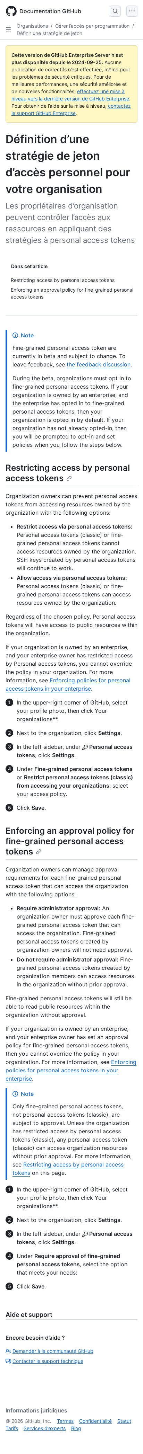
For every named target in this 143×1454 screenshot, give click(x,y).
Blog (76, 1428)
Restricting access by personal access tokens (68, 473)
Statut (124, 1421)
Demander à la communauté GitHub (52, 1351)
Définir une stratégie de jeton (49, 33)
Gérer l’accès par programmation (92, 26)
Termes (65, 1421)
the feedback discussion (99, 364)
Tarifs (12, 1428)
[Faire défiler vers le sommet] (128, 1439)
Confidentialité (95, 1421)
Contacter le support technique (47, 1361)
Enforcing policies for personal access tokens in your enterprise (71, 1070)
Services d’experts (45, 1428)
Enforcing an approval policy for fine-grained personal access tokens (70, 841)
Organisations (32, 26)
